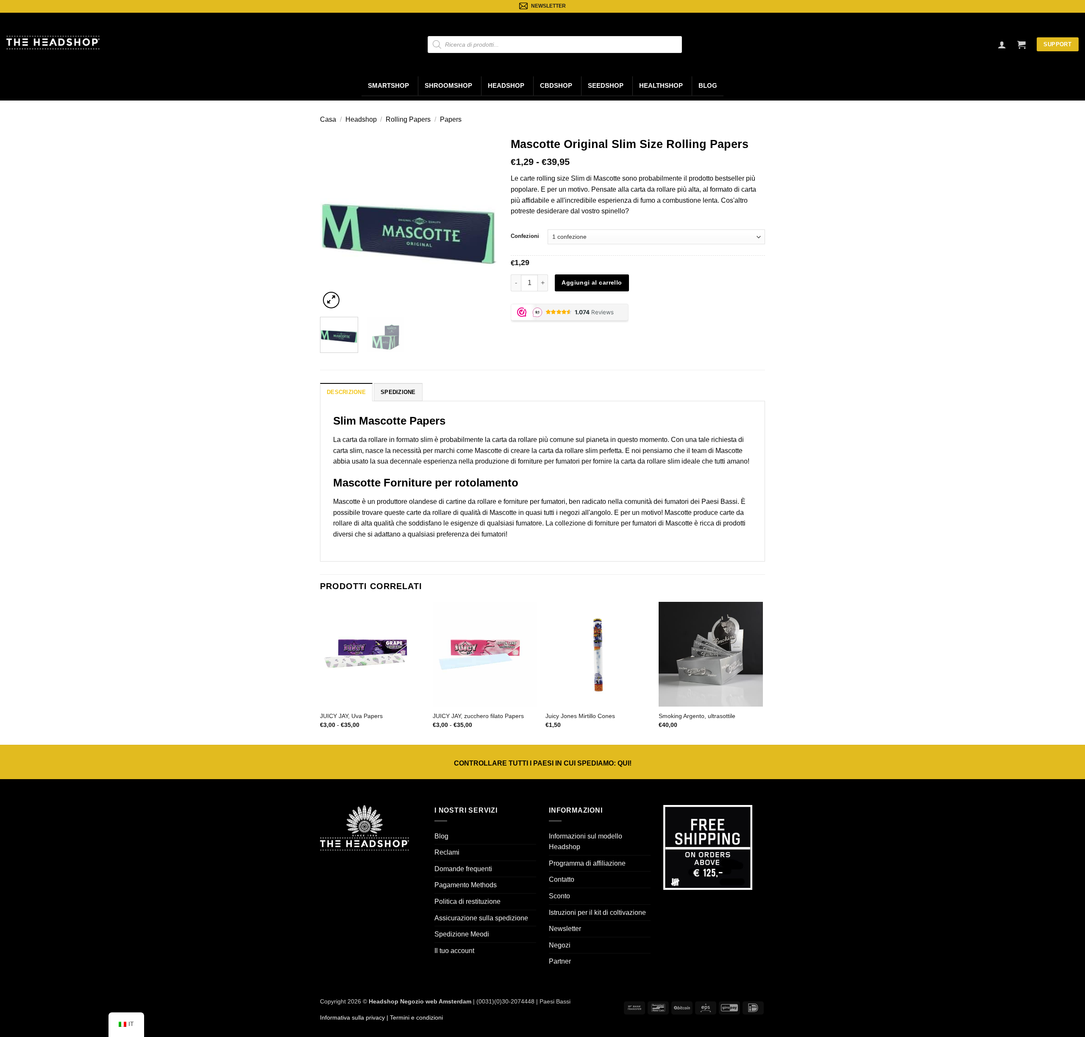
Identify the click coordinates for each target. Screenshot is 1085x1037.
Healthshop (661, 85)
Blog (707, 85)
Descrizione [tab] (346, 392)
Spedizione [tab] (398, 392)
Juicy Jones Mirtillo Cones (580, 716)
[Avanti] (483, 221)
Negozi (559, 945)
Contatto (561, 879)
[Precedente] (334, 221)
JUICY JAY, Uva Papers (351, 716)
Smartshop (388, 85)
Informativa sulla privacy (352, 1017)
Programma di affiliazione (587, 863)
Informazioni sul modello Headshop (585, 842)
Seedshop (605, 85)
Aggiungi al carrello (592, 282)
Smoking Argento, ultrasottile (697, 716)
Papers (451, 119)
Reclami (446, 852)
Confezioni (525, 236)
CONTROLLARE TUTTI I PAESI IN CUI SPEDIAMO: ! (543, 763)
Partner (560, 961)
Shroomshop (448, 85)
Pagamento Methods (465, 885)
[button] (1021, 44)
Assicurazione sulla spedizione (481, 918)
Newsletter (565, 928)
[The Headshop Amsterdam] (53, 42)
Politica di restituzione (467, 901)
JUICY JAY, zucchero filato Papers (478, 716)
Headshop (506, 85)
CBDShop (556, 85)
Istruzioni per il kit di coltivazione (597, 912)
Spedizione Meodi (461, 934)
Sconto (559, 896)
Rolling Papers (408, 119)
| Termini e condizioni (414, 1017)
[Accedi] (1002, 44)
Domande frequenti (463, 868)
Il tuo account (454, 950)
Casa (328, 119)
